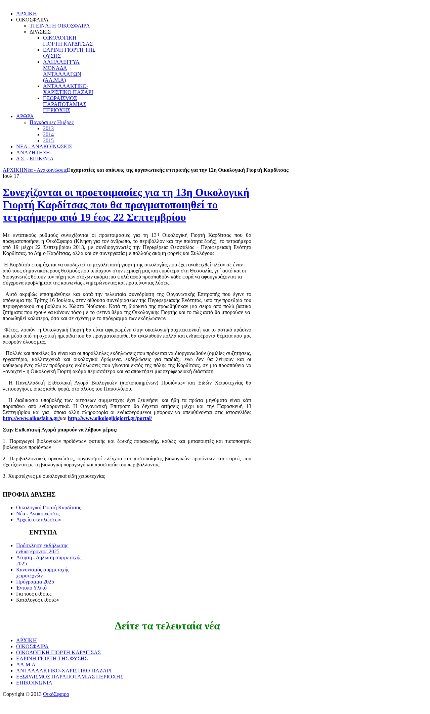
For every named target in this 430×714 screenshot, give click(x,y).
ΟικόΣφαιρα (56, 694)
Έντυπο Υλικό (31, 588)
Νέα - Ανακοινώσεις (45, 170)
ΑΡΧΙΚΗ (13, 170)
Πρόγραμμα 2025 (35, 581)
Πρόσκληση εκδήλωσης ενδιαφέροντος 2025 (42, 548)
